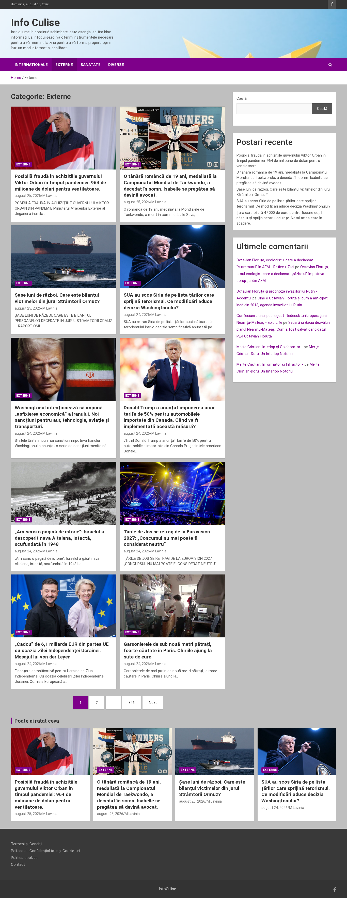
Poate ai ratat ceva (36, 721)
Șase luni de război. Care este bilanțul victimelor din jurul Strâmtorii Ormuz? (57, 298)
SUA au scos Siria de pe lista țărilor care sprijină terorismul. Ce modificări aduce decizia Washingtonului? (169, 301)
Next (153, 702)
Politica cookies (24, 857)
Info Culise (35, 23)
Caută (241, 98)
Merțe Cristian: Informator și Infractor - (270, 364)
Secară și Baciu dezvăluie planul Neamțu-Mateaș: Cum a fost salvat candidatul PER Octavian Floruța (283, 329)
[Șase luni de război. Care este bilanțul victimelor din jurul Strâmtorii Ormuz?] (64, 257)
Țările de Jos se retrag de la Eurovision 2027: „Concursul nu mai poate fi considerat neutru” (167, 538)
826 (132, 702)
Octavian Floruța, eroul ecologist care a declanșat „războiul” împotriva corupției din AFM (282, 274)
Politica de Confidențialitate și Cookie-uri (45, 851)
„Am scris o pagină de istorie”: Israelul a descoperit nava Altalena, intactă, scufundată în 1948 (59, 538)
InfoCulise (167, 889)
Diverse (116, 64)
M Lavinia (49, 196)
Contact (18, 864)
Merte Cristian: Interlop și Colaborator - (269, 347)
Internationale (31, 64)
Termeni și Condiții (26, 844)
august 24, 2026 (137, 315)
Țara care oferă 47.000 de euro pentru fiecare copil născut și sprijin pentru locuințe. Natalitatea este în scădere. (279, 218)
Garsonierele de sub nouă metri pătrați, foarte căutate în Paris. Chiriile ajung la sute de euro (168, 650)
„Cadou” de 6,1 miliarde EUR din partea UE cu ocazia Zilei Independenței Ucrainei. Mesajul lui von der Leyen (62, 650)
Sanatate (91, 64)
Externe (64, 64)
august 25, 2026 (28, 196)
